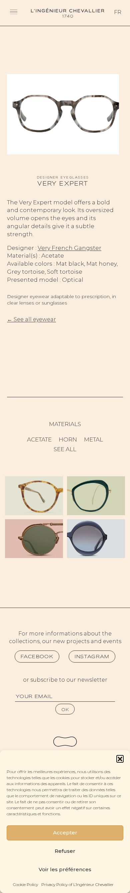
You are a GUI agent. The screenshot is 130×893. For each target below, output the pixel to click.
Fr (117, 12)
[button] (120, 758)
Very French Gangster (69, 248)
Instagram (92, 656)
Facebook (37, 656)
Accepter (65, 832)
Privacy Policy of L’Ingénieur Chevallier (77, 884)
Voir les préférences (65, 869)
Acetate (39, 439)
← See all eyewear (31, 319)
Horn (68, 439)
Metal (93, 439)
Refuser (65, 851)
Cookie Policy (25, 884)
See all (65, 449)
